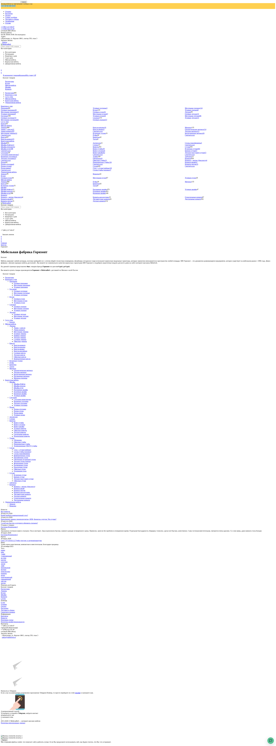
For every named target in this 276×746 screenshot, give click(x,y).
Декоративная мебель (13, 102)
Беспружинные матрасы (194, 133)
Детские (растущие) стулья (195, 153)
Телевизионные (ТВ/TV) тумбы (25, 446)
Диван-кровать (7, 131)
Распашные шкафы (100, 189)
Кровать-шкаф (191, 162)
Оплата (8, 15)
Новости (4, 618)
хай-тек (3, 581)
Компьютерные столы (22, 456)
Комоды (96, 147)
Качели (3, 124)
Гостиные (4, 116)
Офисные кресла (20, 357)
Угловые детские (192, 118)
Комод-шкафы (99, 153)
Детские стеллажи (8, 158)
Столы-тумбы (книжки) (102, 170)
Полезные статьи (7, 620)
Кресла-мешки (98, 129)
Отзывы (8, 11)
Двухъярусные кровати (101, 199)
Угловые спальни (191, 110)
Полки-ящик (6, 168)
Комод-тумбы (99, 149)
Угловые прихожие (8, 114)
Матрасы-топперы (20, 378)
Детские (188, 112)
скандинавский (6, 577)
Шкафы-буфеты (7, 145)
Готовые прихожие (8, 110)
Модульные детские (193, 116)
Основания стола (20, 471)
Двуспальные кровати (193, 199)
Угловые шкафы (191, 189)
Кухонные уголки (99, 133)
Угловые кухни (99, 116)
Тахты (95, 139)
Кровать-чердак (191, 164)
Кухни (7, 83)
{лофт (3, 554)
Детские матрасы (192, 131)
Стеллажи (4, 153)
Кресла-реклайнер (20, 351)
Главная (4, 243)
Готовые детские (192, 114)
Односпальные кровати (193, 197)
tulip (2, 552)
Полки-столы (6, 166)
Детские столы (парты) (22, 461)
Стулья (187, 147)
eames (3, 550)
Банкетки (96, 137)
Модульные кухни (100, 114)
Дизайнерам (9, 21)
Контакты (4, 616)
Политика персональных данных (13, 723)
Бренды (3, 245)
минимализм (5, 568)
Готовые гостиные (8, 118)
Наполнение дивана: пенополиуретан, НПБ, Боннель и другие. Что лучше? (28, 519)
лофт (2, 566)
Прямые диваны (20, 335)
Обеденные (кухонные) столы (25, 459)
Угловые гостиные (100, 108)
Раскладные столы (20, 467)
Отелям (8, 23)
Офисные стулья (20, 481)
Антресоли (97, 143)
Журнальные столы (21, 463)
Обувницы (97, 158)
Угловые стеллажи (20, 405)
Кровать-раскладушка (101, 197)
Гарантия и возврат (8, 612)
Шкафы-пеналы (8, 147)
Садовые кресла (20, 353)
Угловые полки (19, 415)
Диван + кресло (7, 129)
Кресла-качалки (99, 127)
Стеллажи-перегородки (10, 155)
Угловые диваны (20, 334)
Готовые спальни (100, 120)
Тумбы (95, 156)
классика (4, 562)
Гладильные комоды (21, 434)
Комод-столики (99, 151)
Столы (95, 166)
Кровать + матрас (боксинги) (196, 160)
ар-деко (3, 558)
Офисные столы (20, 469)
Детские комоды (20, 432)
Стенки (95, 145)
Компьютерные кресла (22, 359)
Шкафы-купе (7, 149)
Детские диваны (20, 337)
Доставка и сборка (12, 19)
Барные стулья (191, 151)
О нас (3, 602)
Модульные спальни (193, 108)
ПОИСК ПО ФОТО (8, 6)
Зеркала (4, 174)
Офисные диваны (20, 341)
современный (6, 579)
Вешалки (96, 174)
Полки (3, 162)
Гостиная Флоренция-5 (9, 527)
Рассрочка (9, 13)
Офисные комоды (20, 430)
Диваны (4, 127)
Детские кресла (19, 355)
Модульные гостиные (10, 120)
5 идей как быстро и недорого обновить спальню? (19, 523)
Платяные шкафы (99, 191)
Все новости (5, 511)
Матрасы (188, 127)
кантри (3, 560)
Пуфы (95, 135)
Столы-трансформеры (193, 143)
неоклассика (5, 571)
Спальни (96, 118)
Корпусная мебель (12, 101)
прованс (4, 573)
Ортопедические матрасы (195, 129)
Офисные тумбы (100, 160)
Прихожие (5, 108)
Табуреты (188, 156)
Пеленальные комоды (22, 436)
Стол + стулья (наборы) (102, 168)
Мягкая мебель (10, 85)
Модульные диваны (9, 133)
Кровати (8, 89)
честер (3, 583)
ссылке (77, 693)
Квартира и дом (11, 95)
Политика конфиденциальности (12, 622)
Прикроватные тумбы (102, 162)
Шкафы (8, 87)
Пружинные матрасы (21, 376)
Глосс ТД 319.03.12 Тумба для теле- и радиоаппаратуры (21, 540)
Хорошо (4, 740)
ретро (3, 575)
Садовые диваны (20, 339)
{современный (6, 556)
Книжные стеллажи (9, 156)
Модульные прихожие (10, 112)
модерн (3, 569)
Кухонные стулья (192, 149)
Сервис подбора (11, 17)
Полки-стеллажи (7, 164)
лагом (3, 564)
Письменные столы (21, 457)
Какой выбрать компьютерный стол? (14, 515)
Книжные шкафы (99, 193)
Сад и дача (9, 97)
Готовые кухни (99, 112)
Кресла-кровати (7, 139)
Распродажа (9, 81)
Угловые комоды (20, 428)
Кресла (3, 137)
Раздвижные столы (21, 465)
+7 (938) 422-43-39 (7, 29)
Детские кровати (99, 201)
